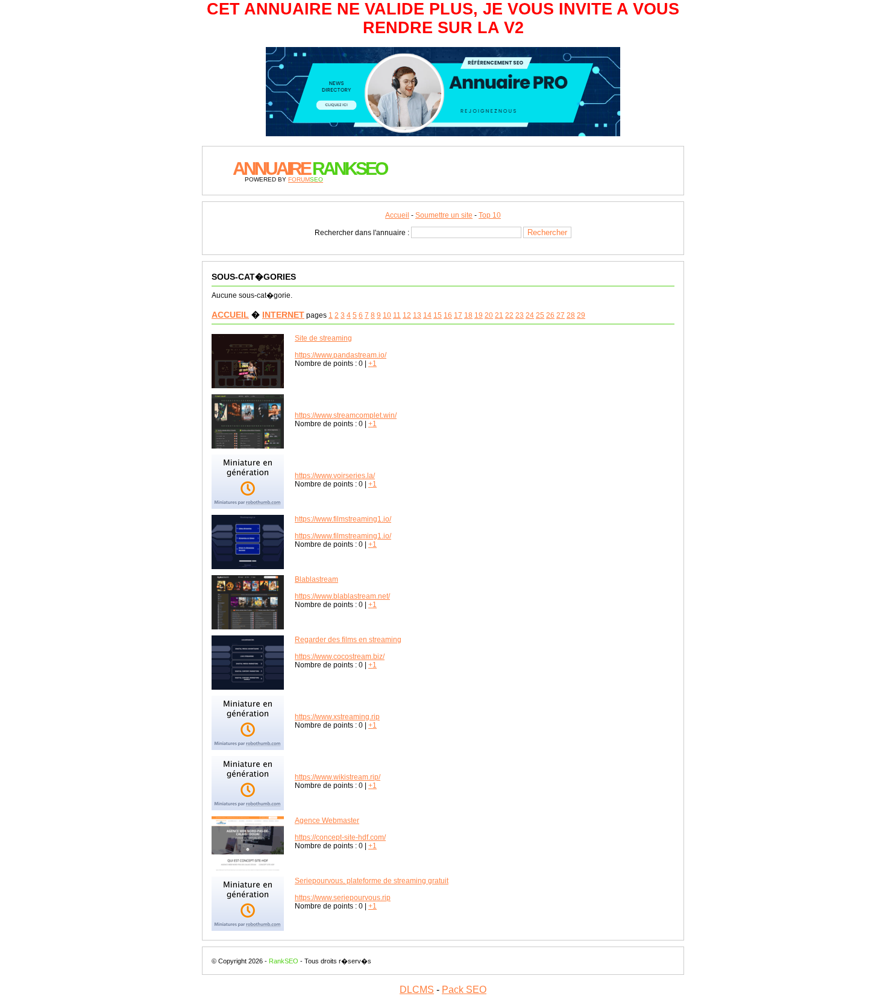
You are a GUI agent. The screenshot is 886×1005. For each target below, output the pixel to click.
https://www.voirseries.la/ (335, 475)
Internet (283, 315)
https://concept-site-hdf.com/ (340, 837)
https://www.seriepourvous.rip (343, 897)
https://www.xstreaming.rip (337, 717)
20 (489, 315)
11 (397, 315)
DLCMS (417, 990)
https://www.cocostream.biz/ (340, 656)
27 (560, 315)
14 (427, 315)
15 (437, 315)
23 (519, 315)
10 (387, 315)
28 (571, 315)
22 (509, 315)
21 (499, 315)
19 (478, 315)
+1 (372, 363)
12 (407, 315)
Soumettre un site (444, 215)
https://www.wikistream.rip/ (337, 777)
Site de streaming (323, 338)
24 (530, 315)
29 (581, 315)
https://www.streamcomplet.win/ (346, 415)
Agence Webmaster (327, 820)
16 (448, 315)
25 (540, 315)
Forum (305, 179)
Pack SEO (464, 990)
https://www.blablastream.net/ (342, 596)
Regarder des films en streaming (348, 639)
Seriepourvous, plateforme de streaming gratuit (371, 881)
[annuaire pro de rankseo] (443, 131)
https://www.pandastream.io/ (340, 355)
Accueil (397, 215)
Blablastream (316, 579)
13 (417, 315)
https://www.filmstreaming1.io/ (343, 519)
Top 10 (490, 215)
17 (458, 315)
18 (468, 315)
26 (550, 315)
